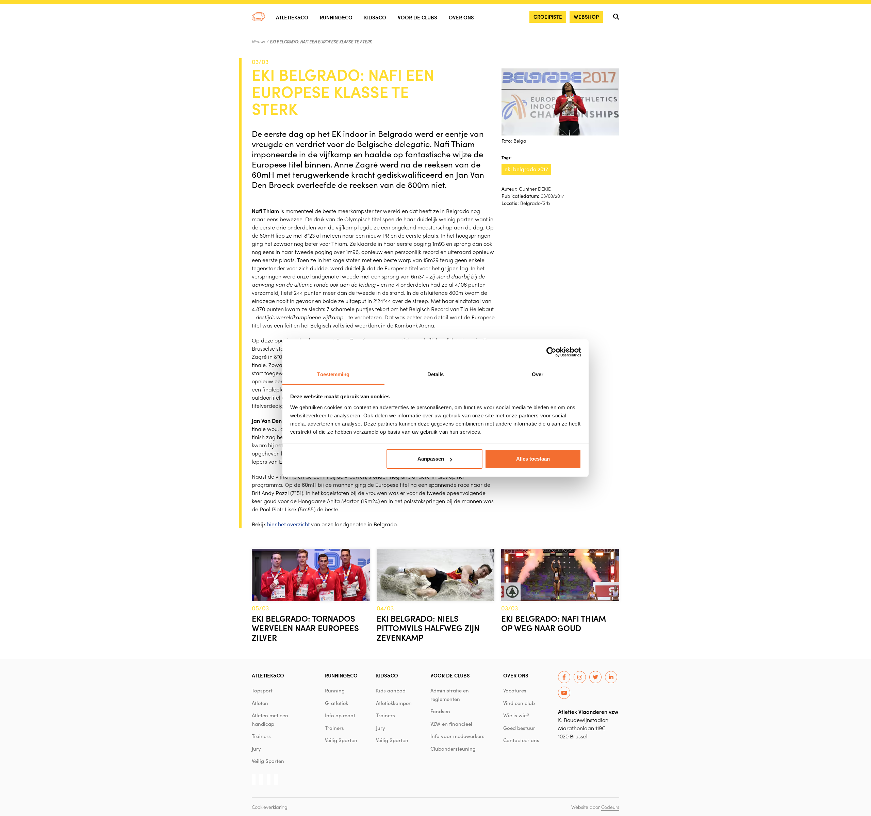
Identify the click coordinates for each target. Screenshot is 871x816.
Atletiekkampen (394, 703)
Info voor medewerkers (457, 736)
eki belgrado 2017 (526, 169)
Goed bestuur (519, 727)
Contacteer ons (521, 740)
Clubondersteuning (453, 748)
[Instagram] (580, 677)
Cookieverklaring (269, 806)
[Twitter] (595, 677)
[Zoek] (616, 17)
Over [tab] (537, 374)
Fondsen (440, 711)
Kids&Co (375, 17)
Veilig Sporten (268, 760)
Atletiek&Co (292, 17)
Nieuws (258, 41)
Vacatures (514, 690)
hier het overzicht (289, 524)
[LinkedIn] (611, 677)
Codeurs (610, 806)
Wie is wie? (516, 715)
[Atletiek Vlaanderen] (258, 16)
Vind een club (519, 703)
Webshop (586, 16)
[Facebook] (564, 677)
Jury (256, 748)
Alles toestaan (533, 459)
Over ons (461, 17)
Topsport (262, 690)
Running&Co (336, 17)
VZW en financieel (451, 723)
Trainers (261, 736)
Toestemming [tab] (333, 374)
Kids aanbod (391, 690)
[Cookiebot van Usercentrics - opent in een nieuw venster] (551, 352)
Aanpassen (430, 459)
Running (335, 690)
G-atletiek (336, 703)
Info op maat (340, 715)
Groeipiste (547, 16)
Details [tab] (435, 374)
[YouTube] (564, 693)
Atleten (260, 703)
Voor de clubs (417, 17)
